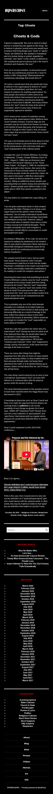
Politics (27, 713)
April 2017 (27, 678)
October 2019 (28, 599)
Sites (26, 749)
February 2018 (28, 651)
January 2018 (27, 654)
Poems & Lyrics (27, 710)
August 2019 (28, 604)
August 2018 (28, 636)
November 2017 (27, 659)
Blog (26, 743)
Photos (26, 755)
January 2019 (27, 623)
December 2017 (27, 657)
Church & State (28, 705)
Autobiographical (28, 700)
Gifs (26, 780)
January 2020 (27, 591)
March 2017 (27, 680)
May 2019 (27, 612)
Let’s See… (28, 553)
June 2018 (28, 641)
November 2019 (27, 596)
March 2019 (27, 617)
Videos (26, 761)
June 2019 (28, 609)
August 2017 (28, 667)
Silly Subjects (27, 724)
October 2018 (28, 631)
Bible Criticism (28, 702)
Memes (26, 768)
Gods (19, 515)
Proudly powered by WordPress (34, 788)
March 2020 (27, 586)
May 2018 (27, 644)
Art (26, 774)
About (26, 737)
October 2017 (28, 662)
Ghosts (14, 515)
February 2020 (28, 588)
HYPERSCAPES (13, 788)
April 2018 (27, 646)
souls (36, 515)
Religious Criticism (29, 512)
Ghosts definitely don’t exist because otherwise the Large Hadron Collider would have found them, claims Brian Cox (26, 487)
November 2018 (27, 628)
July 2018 (27, 638)
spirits (41, 515)
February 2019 (28, 620)
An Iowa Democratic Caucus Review (28, 556)
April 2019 (27, 615)
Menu (45, 11)
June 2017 (28, 673)
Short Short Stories (28, 718)
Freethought (28, 708)
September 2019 (27, 602)
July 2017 (27, 670)
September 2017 (27, 665)
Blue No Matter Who (27, 551)
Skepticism (43, 512)
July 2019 (27, 607)
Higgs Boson (27, 515)
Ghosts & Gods (27, 36)
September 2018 (27, 633)
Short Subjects (28, 721)
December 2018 (27, 625)
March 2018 (27, 649)
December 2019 (27, 594)
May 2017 (27, 675)
